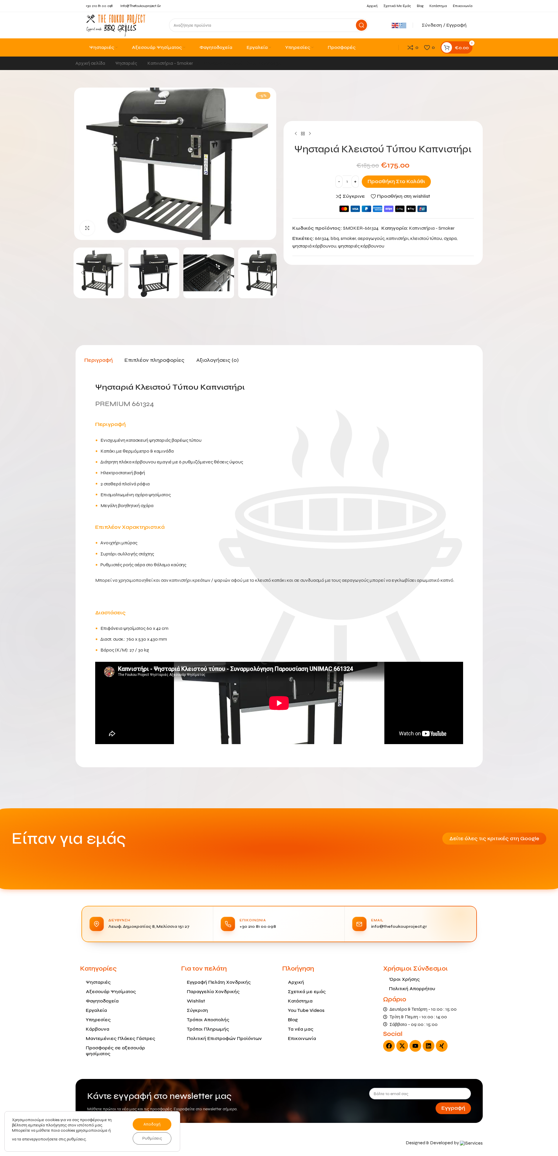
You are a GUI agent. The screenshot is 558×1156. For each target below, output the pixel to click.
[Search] (361, 25)
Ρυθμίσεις (152, 1138)
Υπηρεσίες (98, 1019)
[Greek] (403, 25)
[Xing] (442, 1046)
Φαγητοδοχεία (102, 1001)
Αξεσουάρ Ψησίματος (111, 991)
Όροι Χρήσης (404, 979)
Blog (293, 1019)
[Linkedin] (428, 1046)
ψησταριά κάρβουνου (314, 246)
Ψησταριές (126, 63)
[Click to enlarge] (87, 228)
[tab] (98, 360)
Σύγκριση (197, 1010)
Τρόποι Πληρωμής (208, 1029)
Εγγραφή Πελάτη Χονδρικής (219, 982)
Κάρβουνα (97, 1029)
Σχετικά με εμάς (307, 991)
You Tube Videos (306, 1010)
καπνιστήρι (397, 238)
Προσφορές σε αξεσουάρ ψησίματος (115, 1050)
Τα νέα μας (300, 1029)
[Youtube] (415, 1046)
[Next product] (309, 133)
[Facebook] (389, 1046)
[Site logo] (116, 25)
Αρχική (296, 982)
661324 (322, 238)
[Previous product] (295, 133)
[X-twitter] (402, 1046)
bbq (334, 238)
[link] (471, 1142)
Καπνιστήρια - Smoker (170, 63)
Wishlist (196, 1001)
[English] (395, 25)
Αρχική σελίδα (91, 63)
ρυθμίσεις (76, 1139)
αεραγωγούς (371, 238)
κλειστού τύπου (426, 238)
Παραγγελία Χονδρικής (213, 991)
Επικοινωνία (302, 1038)
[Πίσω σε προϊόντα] (302, 133)
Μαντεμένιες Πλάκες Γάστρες (120, 1038)
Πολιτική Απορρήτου (412, 988)
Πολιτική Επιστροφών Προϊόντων (224, 1038)
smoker (348, 238)
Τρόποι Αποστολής (208, 1019)
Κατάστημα (300, 1001)
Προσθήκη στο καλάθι (396, 181)
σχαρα (450, 238)
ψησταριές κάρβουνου (361, 246)
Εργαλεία (96, 1010)
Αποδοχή (152, 1124)
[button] (83, 272)
